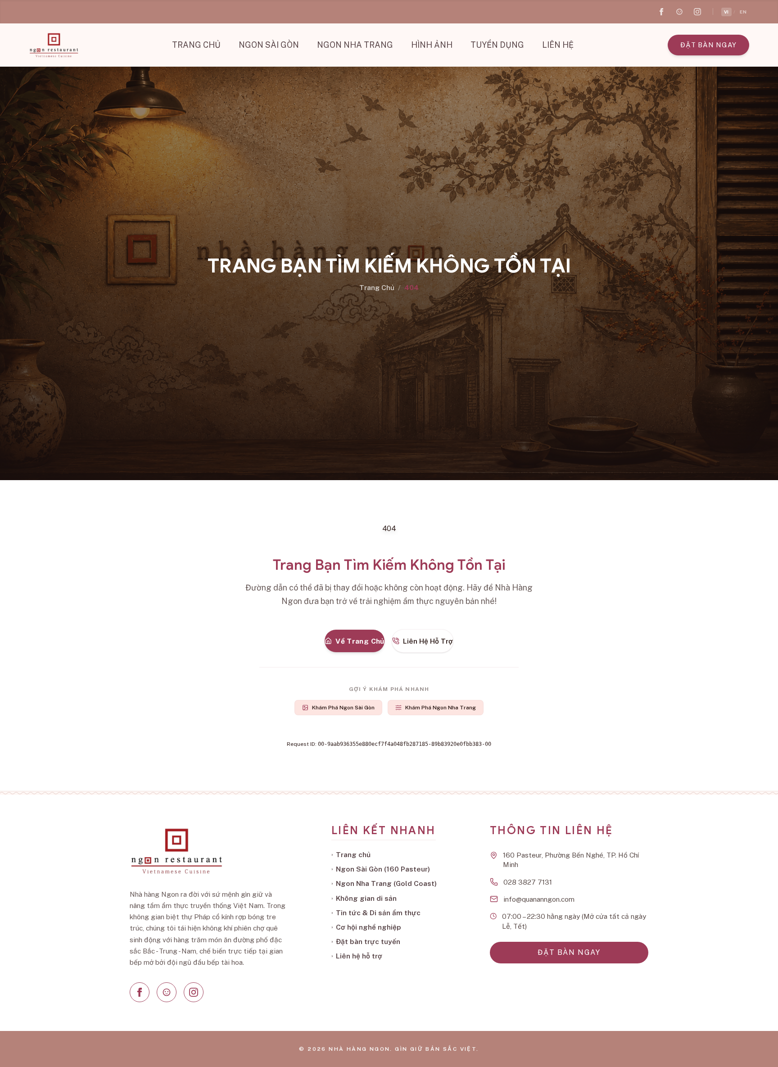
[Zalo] (166, 992)
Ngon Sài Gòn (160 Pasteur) (380, 869)
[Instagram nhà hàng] (697, 12)
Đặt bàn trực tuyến (365, 941)
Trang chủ (351, 854)
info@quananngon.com (538, 899)
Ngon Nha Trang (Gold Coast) (384, 883)
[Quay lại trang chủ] (53, 45)
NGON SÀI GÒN (269, 45)
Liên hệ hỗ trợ (356, 956)
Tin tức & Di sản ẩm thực (376, 912)
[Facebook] (139, 992)
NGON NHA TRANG (355, 45)
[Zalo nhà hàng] (679, 12)
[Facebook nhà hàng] (661, 12)
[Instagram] (194, 992)
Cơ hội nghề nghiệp (366, 927)
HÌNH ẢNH (431, 45)
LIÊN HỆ (558, 45)
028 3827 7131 (527, 882)
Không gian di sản (364, 898)
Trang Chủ (376, 287)
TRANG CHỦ (196, 45)
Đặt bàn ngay (708, 45)
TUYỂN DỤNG (497, 45)
